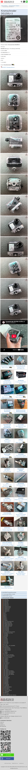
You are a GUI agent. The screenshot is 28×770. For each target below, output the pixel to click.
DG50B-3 (4, 616)
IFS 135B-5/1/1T (6, 611)
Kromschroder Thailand (14, 5)
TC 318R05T (5, 652)
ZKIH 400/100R (6, 628)
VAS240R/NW (5, 682)
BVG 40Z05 (5, 653)
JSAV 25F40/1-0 (6, 662)
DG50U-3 (4, 615)
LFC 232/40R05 (6, 691)
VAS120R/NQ (5, 680)
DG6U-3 (4, 613)
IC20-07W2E (5, 636)
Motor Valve (5, 644)
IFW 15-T (5, 612)
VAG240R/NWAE (6, 677)
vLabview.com (21, 763)
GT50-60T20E (5, 642)
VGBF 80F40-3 (6, 675)
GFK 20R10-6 (5, 659)
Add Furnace (8, 758)
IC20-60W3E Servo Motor (8, 632)
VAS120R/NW (5, 678)
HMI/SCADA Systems (7, 595)
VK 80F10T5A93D (6, 647)
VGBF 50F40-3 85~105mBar (8, 674)
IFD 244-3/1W (5, 603)
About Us (2, 722)
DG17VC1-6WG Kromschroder (9, 631)
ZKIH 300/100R (6, 627)
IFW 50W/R (5, 620)
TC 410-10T (5, 651)
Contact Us (2, 724)
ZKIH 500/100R (6, 629)
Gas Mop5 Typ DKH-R (7, 690)
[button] (21, 1)
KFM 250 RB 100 (6, 689)
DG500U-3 (5, 619)
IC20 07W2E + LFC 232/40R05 (9, 645)
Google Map (3, 726)
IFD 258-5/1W (5, 599)
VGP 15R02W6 (6, 684)
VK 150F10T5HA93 (6, 649)
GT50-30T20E (5, 643)
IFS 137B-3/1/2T (6, 610)
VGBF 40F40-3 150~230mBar (9, 672)
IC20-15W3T (5, 638)
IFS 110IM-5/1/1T (6, 608)
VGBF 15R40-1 (6, 669)
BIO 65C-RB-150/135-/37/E (8, 621)
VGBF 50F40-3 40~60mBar (8, 673)
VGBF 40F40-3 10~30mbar (8, 670)
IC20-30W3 (5, 637)
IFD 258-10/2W (6, 600)
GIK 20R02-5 (5, 666)
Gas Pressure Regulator (7, 657)
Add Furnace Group (7, 763)
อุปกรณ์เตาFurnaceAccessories (9, 592)
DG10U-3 (4, 614)
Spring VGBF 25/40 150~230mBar (9, 695)
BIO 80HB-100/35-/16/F (7, 623)
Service (1, 723)
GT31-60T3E (5, 639)
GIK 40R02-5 (5, 668)
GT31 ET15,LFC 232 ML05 (8, 654)
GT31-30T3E (5, 641)
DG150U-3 (5, 618)
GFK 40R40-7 (5, 661)
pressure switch (6, 693)
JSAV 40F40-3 (6, 664)
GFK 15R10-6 (5, 658)
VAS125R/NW (5, 681)
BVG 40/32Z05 (6, 646)
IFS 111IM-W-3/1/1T (7, 607)
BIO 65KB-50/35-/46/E (7, 622)
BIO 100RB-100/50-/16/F (8, 624)
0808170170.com (15, 763)
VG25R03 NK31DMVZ (7, 687)
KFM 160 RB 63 (6, 688)
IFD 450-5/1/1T (6, 604)
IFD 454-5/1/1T (6, 605)
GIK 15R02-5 (5, 665)
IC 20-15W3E (5, 634)
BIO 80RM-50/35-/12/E (7, 626)
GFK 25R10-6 (5, 660)
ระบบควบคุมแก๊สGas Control (9, 594)
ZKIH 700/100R (6, 630)
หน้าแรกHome (4, 5)
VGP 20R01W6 (6, 685)
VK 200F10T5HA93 (6, 650)
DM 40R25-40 (5, 692)
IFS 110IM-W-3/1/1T (7, 606)
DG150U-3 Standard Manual (8, 67)
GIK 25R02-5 (5, 667)
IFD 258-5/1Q (5, 601)
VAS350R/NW (5, 683)
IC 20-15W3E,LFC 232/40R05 (8, 655)
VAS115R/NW (5, 676)
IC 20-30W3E (5, 635)
